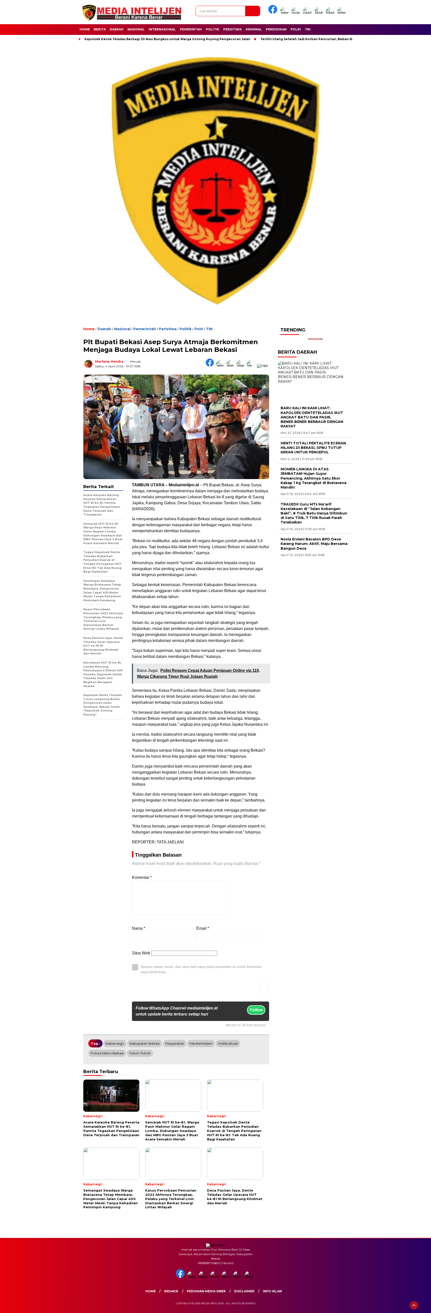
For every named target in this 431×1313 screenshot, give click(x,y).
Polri (296, 29)
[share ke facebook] (211, 365)
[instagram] (296, 12)
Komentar (142, 877)
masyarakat (174, 1043)
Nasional (136, 29)
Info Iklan (272, 1291)
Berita (100, 29)
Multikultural (228, 1043)
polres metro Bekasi (107, 1053)
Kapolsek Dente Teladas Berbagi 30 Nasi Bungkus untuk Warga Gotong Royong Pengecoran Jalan (167, 39)
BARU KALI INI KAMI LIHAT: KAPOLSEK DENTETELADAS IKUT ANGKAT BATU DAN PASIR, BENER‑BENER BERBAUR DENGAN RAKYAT (312, 417)
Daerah (116, 29)
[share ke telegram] (241, 365)
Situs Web (141, 953)
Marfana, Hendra (109, 361)
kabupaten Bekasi (145, 1043)
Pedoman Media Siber (206, 1291)
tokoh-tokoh (139, 1053)
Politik (212, 29)
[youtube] (308, 12)
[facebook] (273, 12)
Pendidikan (276, 29)
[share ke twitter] (221, 365)
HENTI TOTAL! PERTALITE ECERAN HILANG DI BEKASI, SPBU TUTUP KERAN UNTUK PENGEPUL (313, 447)
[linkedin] (331, 12)
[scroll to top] (414, 1305)
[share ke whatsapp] (231, 365)
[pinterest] (342, 12)
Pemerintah (191, 29)
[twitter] (285, 12)
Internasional (162, 29)
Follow (256, 1010)
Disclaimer (244, 1291)
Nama (138, 928)
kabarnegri (115, 1043)
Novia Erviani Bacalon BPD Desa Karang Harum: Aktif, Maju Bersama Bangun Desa (314, 543)
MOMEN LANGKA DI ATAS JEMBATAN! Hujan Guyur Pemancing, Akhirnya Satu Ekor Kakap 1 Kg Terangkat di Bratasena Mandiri (313, 478)
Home (85, 29)
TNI (308, 29)
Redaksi (171, 1291)
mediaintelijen (201, 1043)
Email (202, 928)
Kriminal (254, 29)
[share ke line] (252, 365)
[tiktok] (319, 12)
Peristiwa (232, 29)
